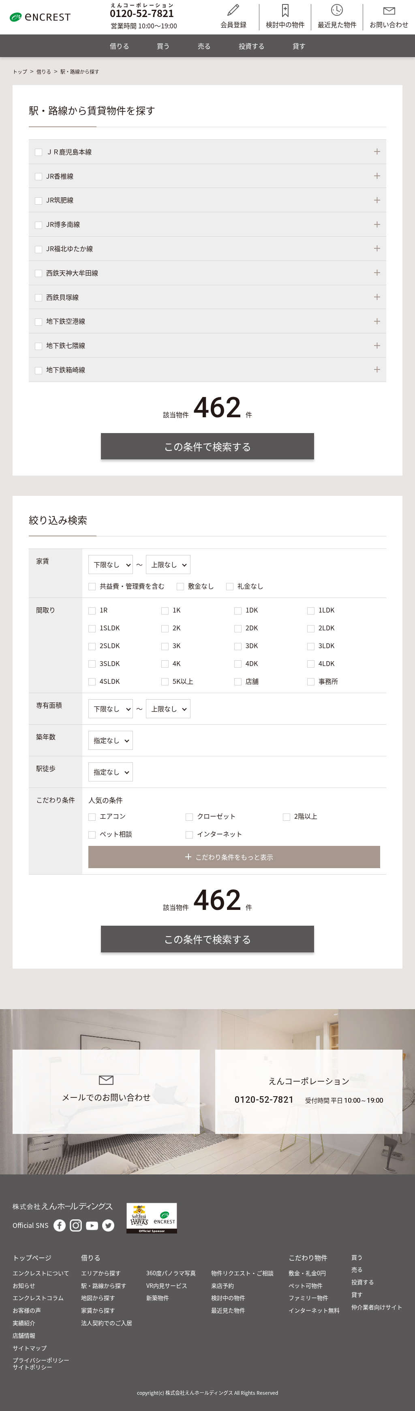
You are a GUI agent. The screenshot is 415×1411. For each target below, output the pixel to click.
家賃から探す (98, 1310)
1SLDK (110, 627)
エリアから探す (101, 1273)
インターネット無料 (314, 1310)
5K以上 (183, 681)
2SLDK (110, 645)
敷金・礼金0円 (307, 1273)
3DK (252, 645)
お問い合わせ (389, 24)
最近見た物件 (337, 24)
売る (204, 46)
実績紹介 (24, 1322)
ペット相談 (116, 834)
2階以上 (305, 816)
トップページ (32, 1258)
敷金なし (201, 586)
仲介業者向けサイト (376, 1307)
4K (176, 663)
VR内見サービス (166, 1285)
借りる (119, 46)
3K (176, 645)
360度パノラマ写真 (171, 1273)
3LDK (326, 645)
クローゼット (216, 816)
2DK (252, 627)
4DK (252, 663)
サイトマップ (30, 1348)
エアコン (113, 816)
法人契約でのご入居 (106, 1322)
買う (163, 46)
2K (176, 627)
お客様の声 (27, 1310)
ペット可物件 (306, 1285)
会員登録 (233, 24)
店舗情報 (24, 1335)
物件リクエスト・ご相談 (242, 1273)
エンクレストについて (41, 1273)
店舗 (252, 681)
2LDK (326, 627)
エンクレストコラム (38, 1297)
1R (103, 610)
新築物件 (157, 1297)
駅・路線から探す (103, 1285)
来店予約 (222, 1285)
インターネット (219, 834)
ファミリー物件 (308, 1297)
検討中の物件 (285, 24)
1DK (252, 610)
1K (176, 610)
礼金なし (250, 586)
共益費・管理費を (132, 586)
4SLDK (110, 681)
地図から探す (98, 1297)
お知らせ (24, 1285)
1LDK (326, 610)
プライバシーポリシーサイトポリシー (41, 1363)
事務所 (328, 681)
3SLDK (110, 663)
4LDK (326, 663)
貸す (299, 46)
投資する (252, 46)
